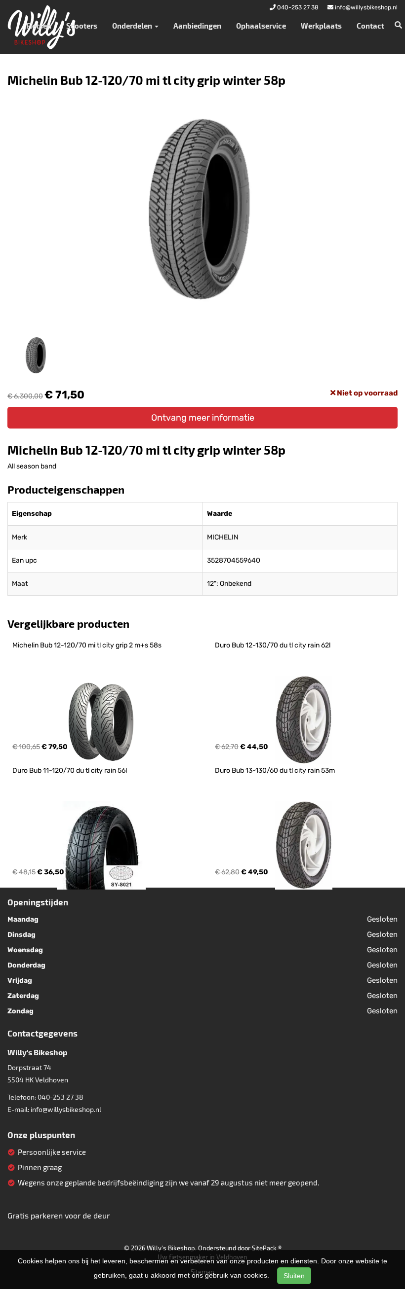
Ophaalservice (261, 25)
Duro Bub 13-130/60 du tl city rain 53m (275, 770)
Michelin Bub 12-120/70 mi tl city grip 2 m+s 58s (87, 645)
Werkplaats (321, 25)
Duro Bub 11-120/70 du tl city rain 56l (69, 770)
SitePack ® (267, 1248)
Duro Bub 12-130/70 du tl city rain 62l (272, 645)
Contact (370, 25)
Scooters (81, 25)
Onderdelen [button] (133, 25)
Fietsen (38, 25)
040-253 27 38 (60, 1097)
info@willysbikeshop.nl (66, 1109)
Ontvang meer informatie (202, 417)
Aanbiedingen (197, 25)
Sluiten (294, 1276)
